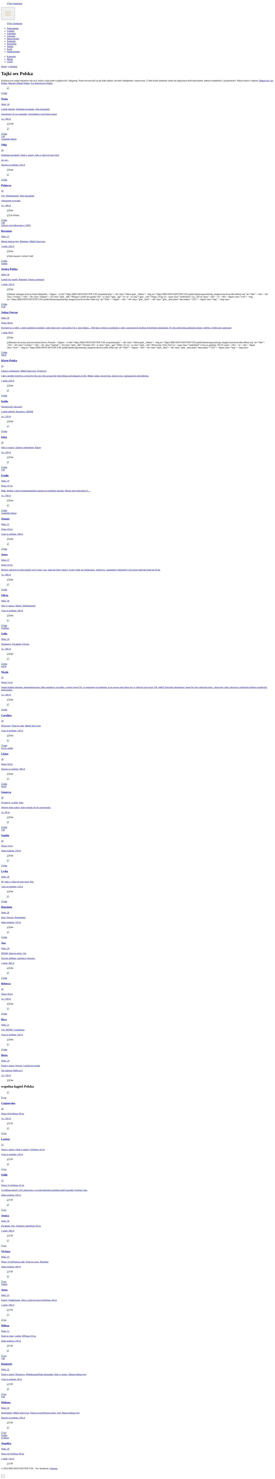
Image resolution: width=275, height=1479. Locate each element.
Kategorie (11, 56)
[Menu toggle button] (8, 13)
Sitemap (53, 1468)
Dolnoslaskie (13, 28)
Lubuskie (11, 36)
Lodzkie (10, 31)
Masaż (10, 59)
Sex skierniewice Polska (42, 83)
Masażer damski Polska (19, 83)
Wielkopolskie (13, 51)
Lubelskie (11, 33)
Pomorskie (11, 44)
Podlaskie (11, 41)
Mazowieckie (13, 38)
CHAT (10, 61)
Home (4, 66)
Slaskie (10, 46)
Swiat (9, 49)
